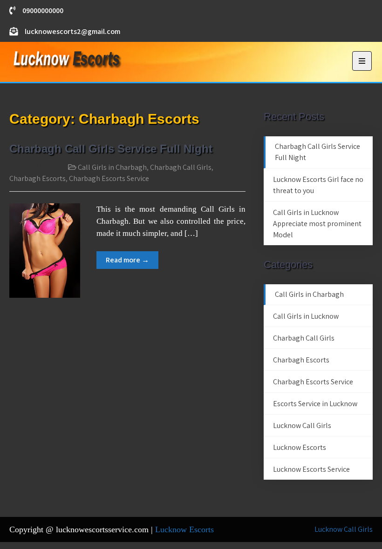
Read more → (127, 260)
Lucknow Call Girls (302, 425)
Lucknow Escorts (299, 447)
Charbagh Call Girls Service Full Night (110, 148)
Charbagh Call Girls (180, 167)
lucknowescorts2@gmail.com (72, 31)
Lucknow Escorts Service (311, 469)
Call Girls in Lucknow (306, 316)
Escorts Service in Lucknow (315, 403)
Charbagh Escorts (37, 178)
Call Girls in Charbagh (112, 167)
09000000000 (42, 10)
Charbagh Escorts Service (109, 178)
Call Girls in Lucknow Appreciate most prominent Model (317, 224)
